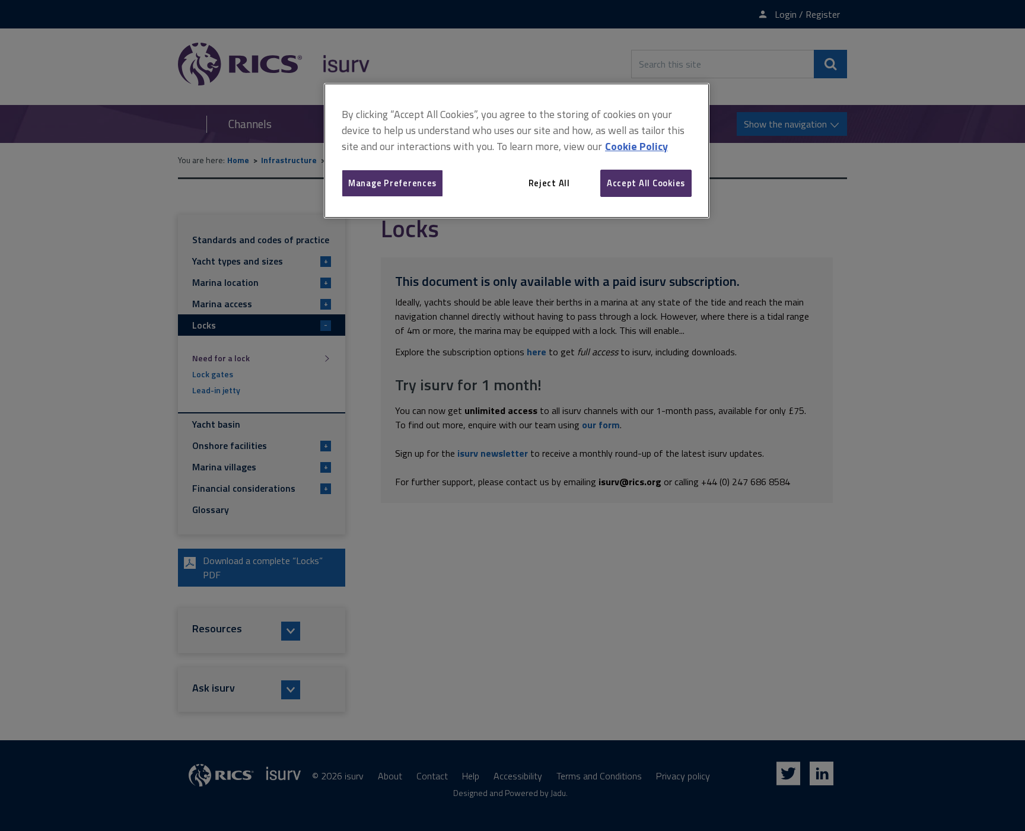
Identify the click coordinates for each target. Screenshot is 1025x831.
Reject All (549, 183)
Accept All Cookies (646, 183)
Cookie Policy (636, 146)
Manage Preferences (392, 183)
